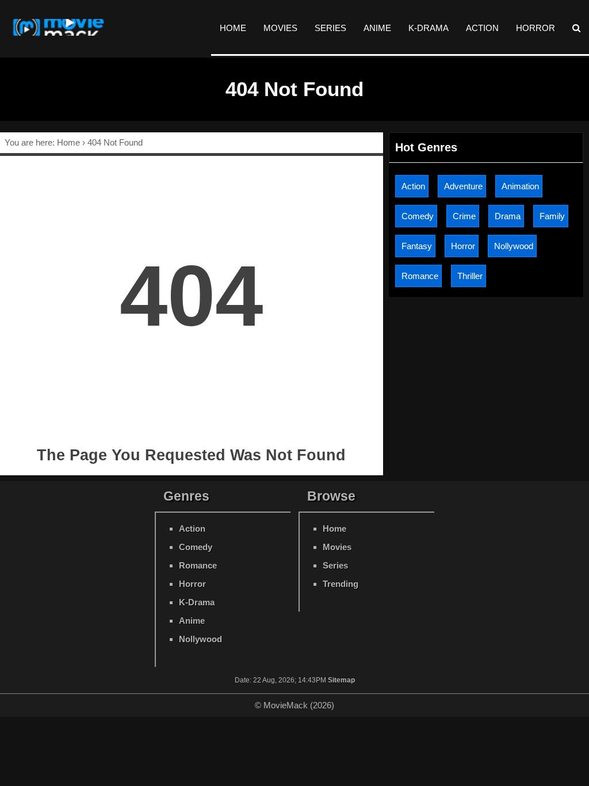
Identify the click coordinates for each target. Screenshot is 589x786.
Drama (508, 216)
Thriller (470, 276)
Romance (419, 276)
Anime (377, 28)
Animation (520, 186)
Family (552, 216)
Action (482, 28)
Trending (340, 584)
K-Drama (428, 28)
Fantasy (416, 246)
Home (233, 28)
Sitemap (341, 680)
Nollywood (513, 246)
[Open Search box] (576, 28)
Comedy (417, 216)
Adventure (463, 186)
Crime (464, 216)
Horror (535, 28)
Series (330, 28)
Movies (280, 28)
